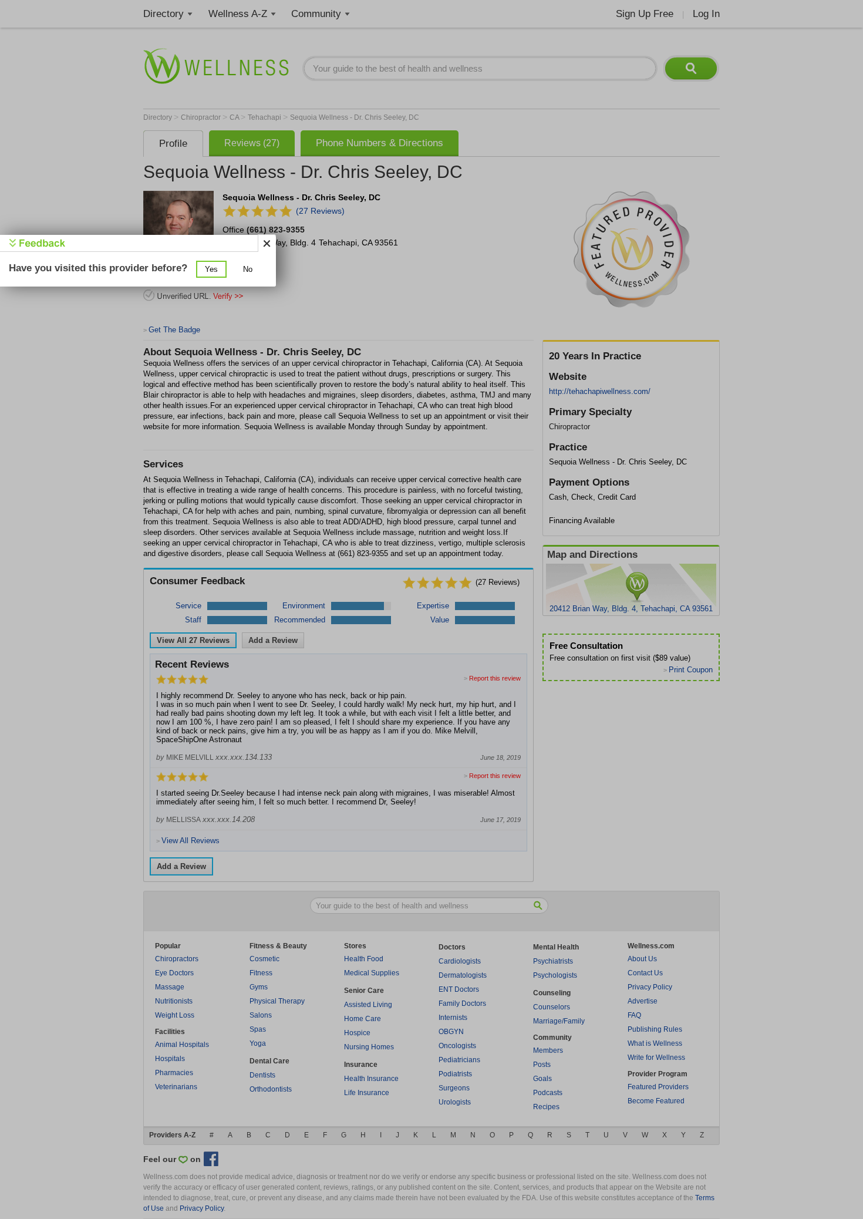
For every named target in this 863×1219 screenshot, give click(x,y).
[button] (211, 269)
